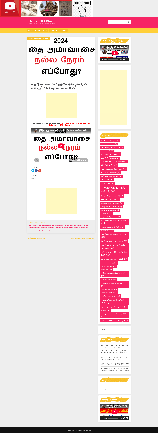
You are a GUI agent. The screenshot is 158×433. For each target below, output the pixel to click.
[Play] (102, 59)
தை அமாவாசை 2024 (83, 227)
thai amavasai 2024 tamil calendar (69, 227)
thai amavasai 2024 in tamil (54, 227)
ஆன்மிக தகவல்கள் (34, 222)
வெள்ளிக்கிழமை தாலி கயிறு (114, 320)
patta (104, 158)
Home (30, 30)
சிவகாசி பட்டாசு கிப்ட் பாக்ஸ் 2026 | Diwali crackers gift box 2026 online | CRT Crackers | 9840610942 (115, 364)
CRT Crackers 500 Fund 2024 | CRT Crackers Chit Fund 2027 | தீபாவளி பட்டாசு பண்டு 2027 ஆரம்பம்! (115, 346)
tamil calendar (109, 165)
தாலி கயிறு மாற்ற (109, 263)
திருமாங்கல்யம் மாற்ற (108, 279)
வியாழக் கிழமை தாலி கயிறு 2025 (114, 315)
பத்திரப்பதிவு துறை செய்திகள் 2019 (112, 301)
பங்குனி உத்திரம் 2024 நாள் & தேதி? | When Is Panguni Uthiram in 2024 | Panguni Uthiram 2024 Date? (43, 237)
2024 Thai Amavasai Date (35, 225)
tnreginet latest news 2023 (112, 196)
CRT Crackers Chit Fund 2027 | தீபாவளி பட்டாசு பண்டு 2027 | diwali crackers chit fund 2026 (114, 358)
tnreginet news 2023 (110, 199)
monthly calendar (110, 154)
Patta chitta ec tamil (107, 161)
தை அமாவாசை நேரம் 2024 (47, 230)
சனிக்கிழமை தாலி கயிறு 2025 (113, 235)
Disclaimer (63, 30)
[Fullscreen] (127, 59)
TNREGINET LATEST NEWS (113, 189)
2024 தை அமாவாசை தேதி (57, 225)
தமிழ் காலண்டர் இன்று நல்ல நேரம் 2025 (114, 253)
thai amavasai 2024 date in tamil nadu (38, 227)
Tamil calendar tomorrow (113, 169)
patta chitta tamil (121, 161)
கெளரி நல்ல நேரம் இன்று (112, 227)
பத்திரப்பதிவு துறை (110, 296)
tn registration (106, 213)
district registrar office (107, 150)
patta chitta (114, 158)
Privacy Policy (53, 30)
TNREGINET (46, 38)
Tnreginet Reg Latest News (111, 207)
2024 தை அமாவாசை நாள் (70, 225)
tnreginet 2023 (107, 183)
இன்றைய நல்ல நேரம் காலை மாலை (114, 221)
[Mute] (124, 59)
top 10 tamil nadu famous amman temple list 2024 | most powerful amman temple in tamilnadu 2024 (79, 237)
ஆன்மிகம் (43, 222)
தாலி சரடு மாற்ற (106, 269)
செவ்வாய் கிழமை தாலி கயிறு (114, 241)
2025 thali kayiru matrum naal (109, 144)
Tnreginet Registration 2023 (112, 203)
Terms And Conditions (41, 30)
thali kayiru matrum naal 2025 (111, 176)
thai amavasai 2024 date (82, 225)
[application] (114, 53)
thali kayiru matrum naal (110, 173)
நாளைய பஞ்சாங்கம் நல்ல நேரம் (113, 284)
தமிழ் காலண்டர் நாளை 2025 (114, 259)
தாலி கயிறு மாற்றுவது (108, 266)
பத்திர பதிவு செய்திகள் (109, 289)
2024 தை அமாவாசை (46, 225)
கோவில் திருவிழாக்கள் (107, 230)
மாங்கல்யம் (105, 310)
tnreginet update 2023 (110, 210)
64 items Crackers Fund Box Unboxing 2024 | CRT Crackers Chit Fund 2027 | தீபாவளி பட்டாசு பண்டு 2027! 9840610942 (114, 352)
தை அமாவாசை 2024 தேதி (34, 230)
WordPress (88, 430)
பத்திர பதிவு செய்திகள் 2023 (109, 292)
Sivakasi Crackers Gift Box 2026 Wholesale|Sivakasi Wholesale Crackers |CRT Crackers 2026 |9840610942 (115, 369)
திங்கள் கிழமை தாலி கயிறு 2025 (113, 274)
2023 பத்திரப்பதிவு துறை (110, 141)
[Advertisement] (61, 105)
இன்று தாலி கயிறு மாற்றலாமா (110, 217)
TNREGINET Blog (40, 21)
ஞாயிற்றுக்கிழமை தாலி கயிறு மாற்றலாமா (113, 246)
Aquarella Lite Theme (72, 430)
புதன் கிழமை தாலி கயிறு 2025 (114, 307)
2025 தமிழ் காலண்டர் (112, 147)
